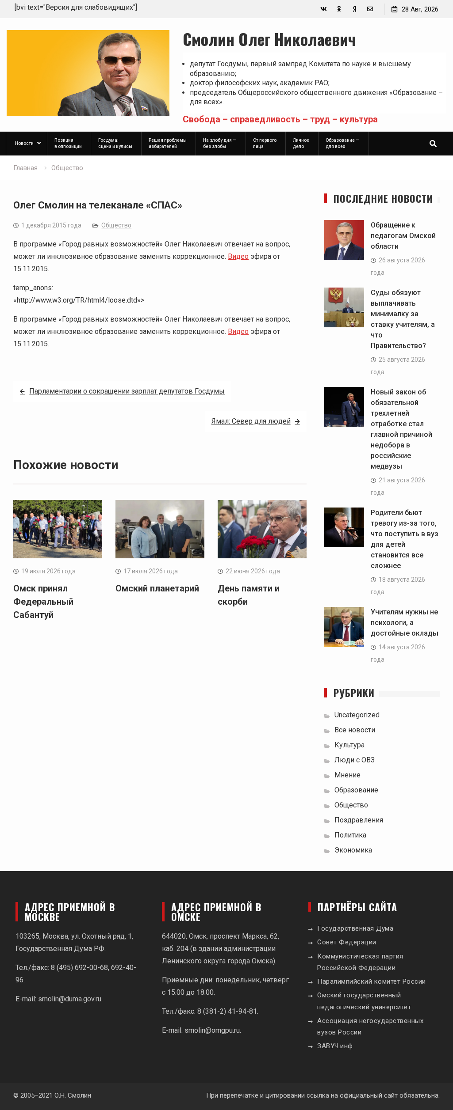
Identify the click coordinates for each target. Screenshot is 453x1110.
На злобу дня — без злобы (220, 143)
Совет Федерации (346, 942)
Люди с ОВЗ (354, 760)
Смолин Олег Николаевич (269, 38)
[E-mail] (370, 9)
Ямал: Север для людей (251, 421)
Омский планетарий (157, 588)
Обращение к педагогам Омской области (403, 235)
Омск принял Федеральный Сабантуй (43, 601)
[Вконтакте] (323, 9)
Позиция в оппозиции (68, 143)
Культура (349, 745)
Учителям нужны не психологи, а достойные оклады (404, 622)
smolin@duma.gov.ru (69, 999)
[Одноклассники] (339, 9)
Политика (350, 835)
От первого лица (264, 143)
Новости (24, 143)
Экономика (353, 850)
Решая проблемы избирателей (168, 143)
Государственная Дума (355, 928)
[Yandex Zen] (354, 9)
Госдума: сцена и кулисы (115, 143)
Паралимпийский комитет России (371, 981)
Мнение (347, 775)
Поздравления (358, 820)
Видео (238, 256)
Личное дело (301, 143)
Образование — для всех (343, 143)
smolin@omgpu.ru (212, 1030)
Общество (116, 225)
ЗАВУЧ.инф (335, 1046)
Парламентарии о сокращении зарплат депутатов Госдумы (127, 391)
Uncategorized (357, 715)
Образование (356, 790)
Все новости (354, 730)
